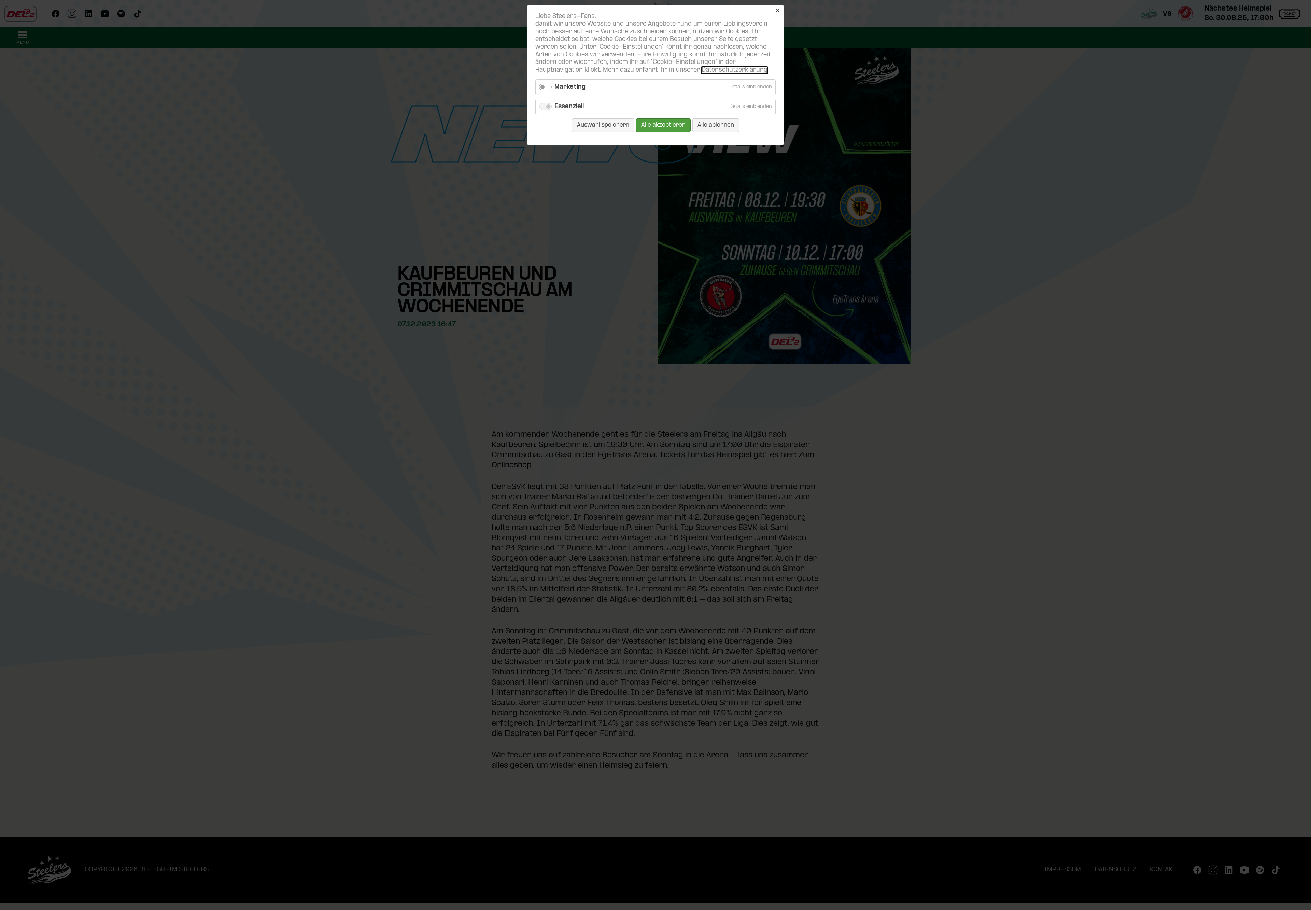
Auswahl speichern (603, 125)
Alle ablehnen (715, 125)
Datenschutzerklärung (734, 70)
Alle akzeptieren (663, 125)
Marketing (570, 87)
